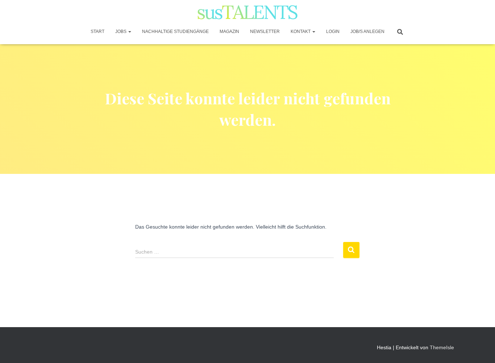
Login (333, 31)
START (97, 31)
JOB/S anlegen (367, 31)
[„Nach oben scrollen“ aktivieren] (480, 348)
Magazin (229, 31)
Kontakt (301, 31)
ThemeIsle (442, 347)
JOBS (121, 31)
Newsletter (265, 31)
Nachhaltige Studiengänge (175, 31)
